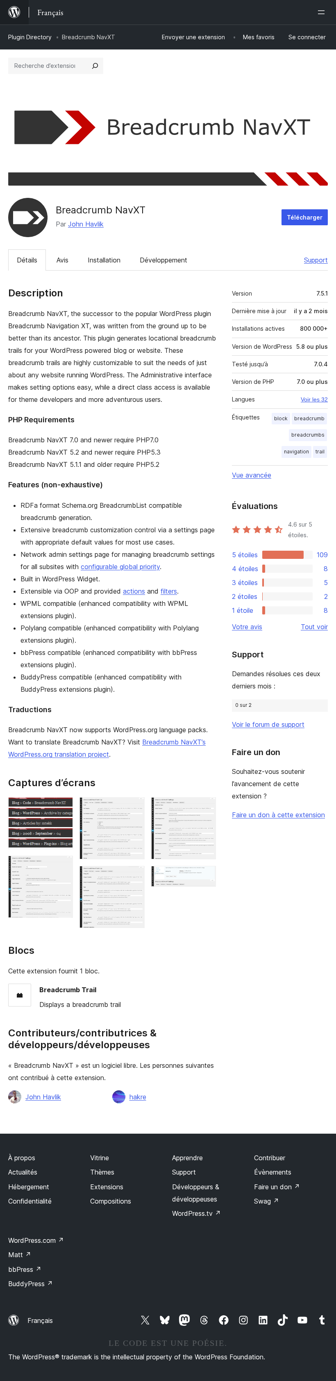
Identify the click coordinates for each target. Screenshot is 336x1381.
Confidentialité (30, 1201)
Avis (62, 260)
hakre (137, 1097)
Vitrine (99, 1158)
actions (134, 591)
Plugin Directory (30, 37)
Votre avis (247, 627)
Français (40, 1320)
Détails (27, 260)
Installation (104, 260)
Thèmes (102, 1172)
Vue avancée (251, 475)
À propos (21, 1158)
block (281, 418)
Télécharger (304, 217)
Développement (163, 260)
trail (320, 451)
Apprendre (187, 1158)
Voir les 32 (314, 399)
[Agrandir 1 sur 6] (62, 808)
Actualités (22, 1172)
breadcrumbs (308, 435)
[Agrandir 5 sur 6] (205, 808)
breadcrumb (309, 418)
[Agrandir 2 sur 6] (62, 867)
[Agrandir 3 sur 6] (133, 808)
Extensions (106, 1187)
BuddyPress (30, 1284)
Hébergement (28, 1187)
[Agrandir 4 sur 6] (133, 877)
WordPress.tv (196, 1213)
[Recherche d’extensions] (95, 66)
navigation (296, 451)
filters (169, 591)
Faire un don (277, 1187)
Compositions (110, 1201)
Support (316, 260)
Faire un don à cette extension (278, 815)
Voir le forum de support (268, 724)
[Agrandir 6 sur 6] (205, 877)
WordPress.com (36, 1240)
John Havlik (86, 224)
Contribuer (269, 1158)
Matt (19, 1255)
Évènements (272, 1172)
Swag (266, 1201)
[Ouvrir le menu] (323, 12)
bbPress (24, 1269)
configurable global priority (120, 567)
